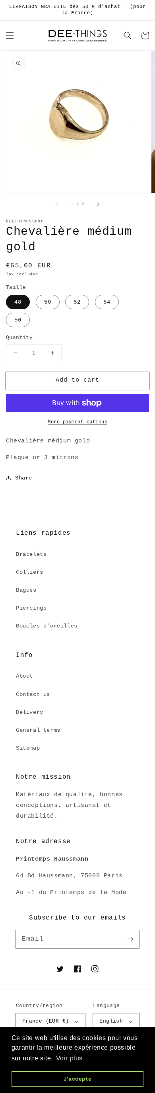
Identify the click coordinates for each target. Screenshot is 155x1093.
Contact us (33, 694)
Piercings (31, 608)
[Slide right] (98, 204)
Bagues (26, 590)
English (111, 1021)
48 (17, 302)
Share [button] (23, 478)
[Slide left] (57, 204)
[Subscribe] (130, 939)
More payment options (77, 422)
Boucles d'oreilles (47, 626)
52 (77, 302)
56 (17, 320)
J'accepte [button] (77, 1078)
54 (106, 302)
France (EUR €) (45, 1021)
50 (47, 302)
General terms (38, 730)
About (24, 676)
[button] (10, 35)
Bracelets (31, 554)
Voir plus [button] (69, 1058)
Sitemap (28, 748)
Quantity (19, 338)
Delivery (29, 712)
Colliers (29, 572)
